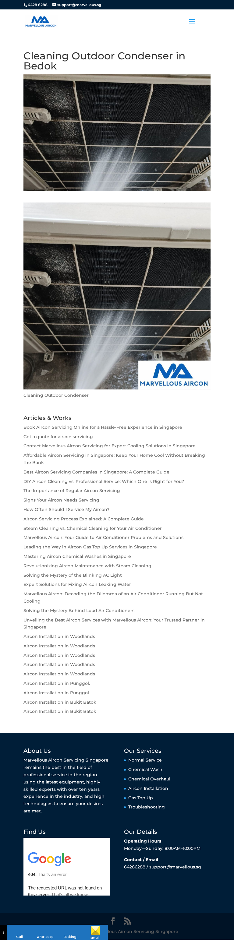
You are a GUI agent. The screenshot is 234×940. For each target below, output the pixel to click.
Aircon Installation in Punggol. (56, 683)
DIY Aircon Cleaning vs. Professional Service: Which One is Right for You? (103, 481)
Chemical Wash (145, 769)
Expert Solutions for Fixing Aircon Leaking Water (77, 584)
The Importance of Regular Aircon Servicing (71, 490)
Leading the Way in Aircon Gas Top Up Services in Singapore (90, 547)
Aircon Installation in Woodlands (59, 636)
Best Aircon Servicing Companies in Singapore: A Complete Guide (96, 472)
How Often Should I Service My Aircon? (66, 509)
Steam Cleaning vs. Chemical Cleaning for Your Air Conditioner (92, 528)
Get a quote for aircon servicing (58, 436)
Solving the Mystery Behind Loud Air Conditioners (78, 610)
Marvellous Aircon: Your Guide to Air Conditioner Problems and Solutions (103, 537)
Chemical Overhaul (149, 779)
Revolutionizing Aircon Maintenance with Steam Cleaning (87, 566)
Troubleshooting (146, 807)
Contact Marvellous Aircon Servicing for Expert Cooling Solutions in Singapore (109, 446)
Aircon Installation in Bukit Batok (59, 702)
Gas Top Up (140, 798)
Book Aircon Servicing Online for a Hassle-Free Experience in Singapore (102, 427)
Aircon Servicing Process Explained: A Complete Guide (83, 519)
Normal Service (145, 760)
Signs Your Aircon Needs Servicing (61, 500)
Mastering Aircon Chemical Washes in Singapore (77, 556)
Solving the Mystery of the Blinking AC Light (72, 575)
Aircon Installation (148, 788)
